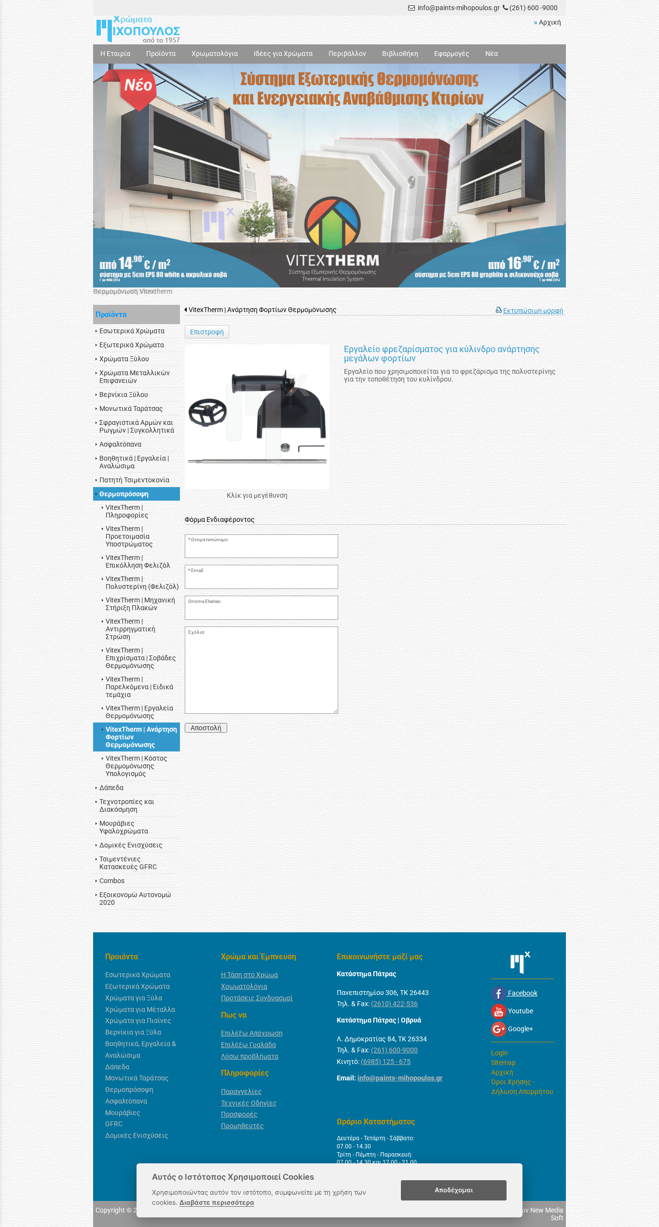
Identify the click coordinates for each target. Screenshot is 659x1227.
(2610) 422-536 (394, 1004)
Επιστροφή (207, 332)
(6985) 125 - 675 (386, 1061)
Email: (197, 570)
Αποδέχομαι (454, 1190)
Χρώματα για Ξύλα (133, 998)
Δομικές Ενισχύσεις (136, 1135)
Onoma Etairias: (204, 601)
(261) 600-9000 (394, 1050)
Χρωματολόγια (244, 986)
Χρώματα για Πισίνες (138, 1020)
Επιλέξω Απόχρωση (252, 1033)
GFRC (114, 1124)
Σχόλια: (196, 632)
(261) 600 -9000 (533, 8)
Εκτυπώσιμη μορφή (533, 310)
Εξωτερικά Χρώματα (137, 986)
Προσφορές (239, 1114)
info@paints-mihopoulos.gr (459, 8)
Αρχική (550, 22)
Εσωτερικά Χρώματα (137, 975)
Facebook (522, 993)
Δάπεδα (117, 1067)
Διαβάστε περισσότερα (216, 1202)
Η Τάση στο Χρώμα (249, 975)
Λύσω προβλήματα (249, 1056)
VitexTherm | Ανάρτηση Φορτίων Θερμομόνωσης (263, 310)
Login (499, 1053)
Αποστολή (206, 728)
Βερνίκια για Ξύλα (133, 1032)
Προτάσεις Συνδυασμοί (257, 998)
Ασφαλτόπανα (126, 1101)
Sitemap (503, 1062)
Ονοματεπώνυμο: (210, 539)
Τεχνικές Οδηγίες (249, 1103)
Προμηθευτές (242, 1126)
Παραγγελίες (241, 1091)
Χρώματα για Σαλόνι (124, 291)
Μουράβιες (122, 1113)
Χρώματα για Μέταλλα (140, 1009)
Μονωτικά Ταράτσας (137, 1078)
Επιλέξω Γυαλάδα (248, 1045)
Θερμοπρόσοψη (129, 1089)
